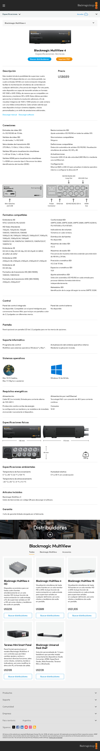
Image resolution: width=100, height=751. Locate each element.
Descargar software (26, 114)
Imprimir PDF (64, 59)
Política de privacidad (55, 737)
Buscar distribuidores (39, 59)
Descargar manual (10, 114)
